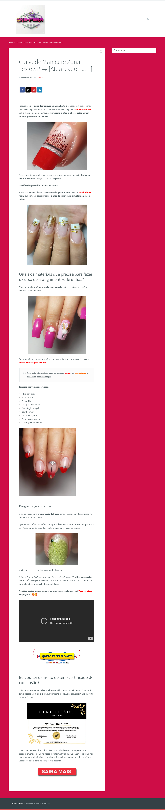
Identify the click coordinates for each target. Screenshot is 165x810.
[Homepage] (30, 19)
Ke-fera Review (17, 803)
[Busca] (146, 16)
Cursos (40, 77)
